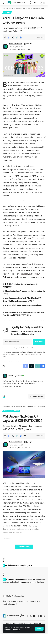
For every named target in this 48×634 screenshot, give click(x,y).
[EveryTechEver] (16, 2)
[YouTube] (34, 616)
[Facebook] (27, 616)
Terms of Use (16, 629)
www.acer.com (37, 277)
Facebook (24, 274)
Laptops (7, 12)
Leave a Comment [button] (38, 396)
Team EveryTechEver (15, 44)
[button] (39, 629)
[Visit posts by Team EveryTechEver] (5, 376)
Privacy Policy (20, 354)
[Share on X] (12, 37)
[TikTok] (44, 616)
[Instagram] (37, 616)
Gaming (7, 411)
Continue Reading (24, 547)
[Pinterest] (41, 616)
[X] (30, 616)
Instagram (19, 277)
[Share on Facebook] (8, 37)
